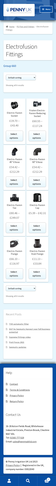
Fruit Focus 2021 (16, 342)
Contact (14, 384)
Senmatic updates (17, 347)
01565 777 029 (17, 437)
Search (28, 481)
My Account (9, 481)
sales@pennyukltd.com (25, 441)
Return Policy (17, 401)
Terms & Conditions (20, 389)
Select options (14, 135)
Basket (43, 478)
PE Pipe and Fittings (25, 26)
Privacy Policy (17, 395)
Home (11, 26)
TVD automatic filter (19, 324)
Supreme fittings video (20, 337)
